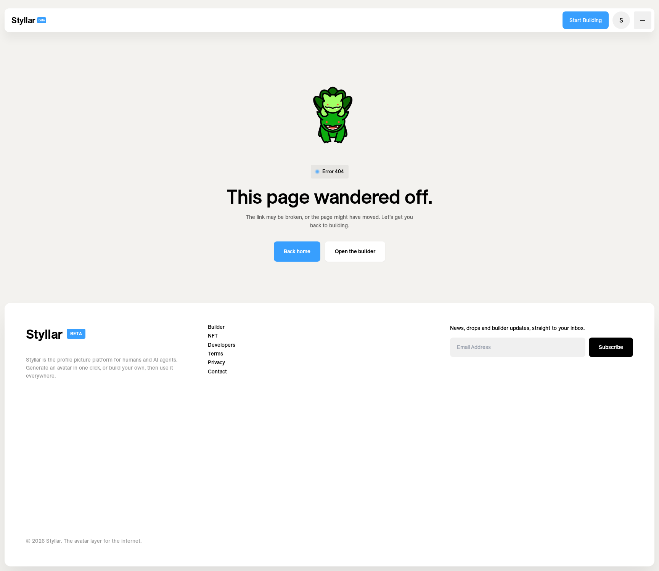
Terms (215, 354)
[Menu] (642, 20)
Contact (217, 372)
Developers (221, 345)
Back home (297, 251)
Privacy (216, 362)
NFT (213, 336)
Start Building (585, 20)
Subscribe (611, 347)
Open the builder (355, 251)
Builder (216, 327)
